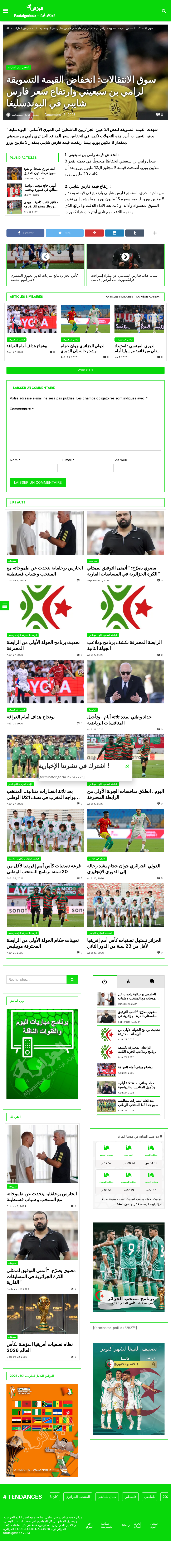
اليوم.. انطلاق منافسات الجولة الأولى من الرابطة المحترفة (125, 794)
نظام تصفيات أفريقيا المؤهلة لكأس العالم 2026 (40, 1347)
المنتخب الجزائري (52, 1497)
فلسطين (105, 1497)
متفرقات (12, 1337)
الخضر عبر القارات (24, 28)
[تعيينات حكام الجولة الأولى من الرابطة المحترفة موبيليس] (45, 905)
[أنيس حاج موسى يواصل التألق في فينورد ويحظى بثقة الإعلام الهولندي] (14, 190)
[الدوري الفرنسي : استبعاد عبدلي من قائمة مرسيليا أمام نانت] (139, 319)
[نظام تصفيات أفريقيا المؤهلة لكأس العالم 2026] (42, 1314)
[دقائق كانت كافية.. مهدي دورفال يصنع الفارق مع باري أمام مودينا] (14, 206)
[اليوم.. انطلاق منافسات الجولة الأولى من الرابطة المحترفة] (125, 756)
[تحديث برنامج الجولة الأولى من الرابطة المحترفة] (45, 607)
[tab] (119, 297)
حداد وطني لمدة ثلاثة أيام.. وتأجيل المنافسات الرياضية (119, 719)
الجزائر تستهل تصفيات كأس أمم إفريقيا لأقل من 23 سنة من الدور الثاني (124, 943)
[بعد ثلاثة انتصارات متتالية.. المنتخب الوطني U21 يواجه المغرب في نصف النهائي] (45, 756)
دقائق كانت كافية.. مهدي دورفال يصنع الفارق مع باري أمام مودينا (41, 204)
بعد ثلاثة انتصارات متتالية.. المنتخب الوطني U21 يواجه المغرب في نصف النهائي (41, 794)
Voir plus (85, 370)
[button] (126, 765)
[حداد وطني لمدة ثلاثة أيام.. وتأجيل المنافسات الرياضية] (125, 681)
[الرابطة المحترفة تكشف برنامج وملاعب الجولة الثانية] (125, 607)
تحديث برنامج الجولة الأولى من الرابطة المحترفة (43, 645)
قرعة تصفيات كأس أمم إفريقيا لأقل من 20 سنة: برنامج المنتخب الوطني (44, 868)
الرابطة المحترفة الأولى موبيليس (22, 635)
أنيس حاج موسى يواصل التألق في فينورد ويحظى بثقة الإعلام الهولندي (40, 187)
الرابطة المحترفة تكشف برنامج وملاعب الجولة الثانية (124, 645)
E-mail (68, 460)
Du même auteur (148, 296)
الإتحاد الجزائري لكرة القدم (20, 784)
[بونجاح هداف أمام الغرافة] (32, 319)
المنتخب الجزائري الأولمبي (100, 933)
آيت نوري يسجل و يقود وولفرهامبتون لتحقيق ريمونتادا (39, 171)
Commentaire (22, 409)
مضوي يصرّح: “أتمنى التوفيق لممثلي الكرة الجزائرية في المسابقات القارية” (123, 570)
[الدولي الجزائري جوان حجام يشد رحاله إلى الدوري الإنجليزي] (86, 319)
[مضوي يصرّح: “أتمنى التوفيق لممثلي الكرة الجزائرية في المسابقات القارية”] (125, 533)
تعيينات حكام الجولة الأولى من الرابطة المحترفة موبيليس (43, 943)
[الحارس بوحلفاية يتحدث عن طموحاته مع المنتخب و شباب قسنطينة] (45, 533)
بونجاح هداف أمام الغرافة (27, 345)
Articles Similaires (119, 296)
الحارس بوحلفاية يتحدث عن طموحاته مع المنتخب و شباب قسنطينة (45, 570)
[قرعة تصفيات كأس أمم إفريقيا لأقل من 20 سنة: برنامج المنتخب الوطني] (45, 830)
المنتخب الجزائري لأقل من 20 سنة (23, 858)
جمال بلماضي (81, 1497)
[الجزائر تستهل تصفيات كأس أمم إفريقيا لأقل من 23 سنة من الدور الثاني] (125, 905)
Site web (120, 460)
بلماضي (123, 1497)
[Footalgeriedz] (34, 11)
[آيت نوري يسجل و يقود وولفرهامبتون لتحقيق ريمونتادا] (14, 173)
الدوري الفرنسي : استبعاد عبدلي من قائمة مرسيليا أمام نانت (137, 348)
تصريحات (12, 561)
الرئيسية (92, 709)
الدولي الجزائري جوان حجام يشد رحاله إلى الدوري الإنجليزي (83, 348)
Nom (15, 460)
